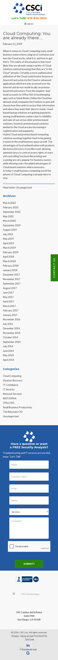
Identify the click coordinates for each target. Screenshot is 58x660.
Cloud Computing (12, 375)
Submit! (29, 564)
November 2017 (11, 279)
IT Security (8, 389)
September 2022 (12, 211)
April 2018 (8, 256)
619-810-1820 (37, 18)
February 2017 (10, 310)
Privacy (15, 635)
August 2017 (10, 288)
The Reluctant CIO (13, 411)
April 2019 (8, 243)
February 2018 (10, 265)
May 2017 (8, 297)
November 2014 (11, 332)
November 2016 (11, 319)
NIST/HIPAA (9, 398)
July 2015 (8, 323)
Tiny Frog (29, 639)
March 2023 (9, 202)
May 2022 (8, 216)
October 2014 (10, 337)
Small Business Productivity (17, 407)
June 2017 (8, 292)
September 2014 (12, 341)
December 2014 (11, 328)
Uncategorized (24, 187)
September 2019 (12, 225)
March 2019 (9, 247)
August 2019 (10, 229)
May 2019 (8, 238)
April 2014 (8, 359)
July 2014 (8, 346)
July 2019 (8, 234)
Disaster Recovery (13, 380)
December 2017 (11, 274)
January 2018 (10, 270)
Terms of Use (26, 635)
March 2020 (9, 220)
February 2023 (10, 207)
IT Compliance (10, 384)
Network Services (12, 393)
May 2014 (8, 355)
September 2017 (12, 283)
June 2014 (8, 350)
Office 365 (8, 402)
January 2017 (10, 314)
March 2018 (9, 261)
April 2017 (8, 301)
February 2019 (10, 252)
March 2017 (9, 306)
